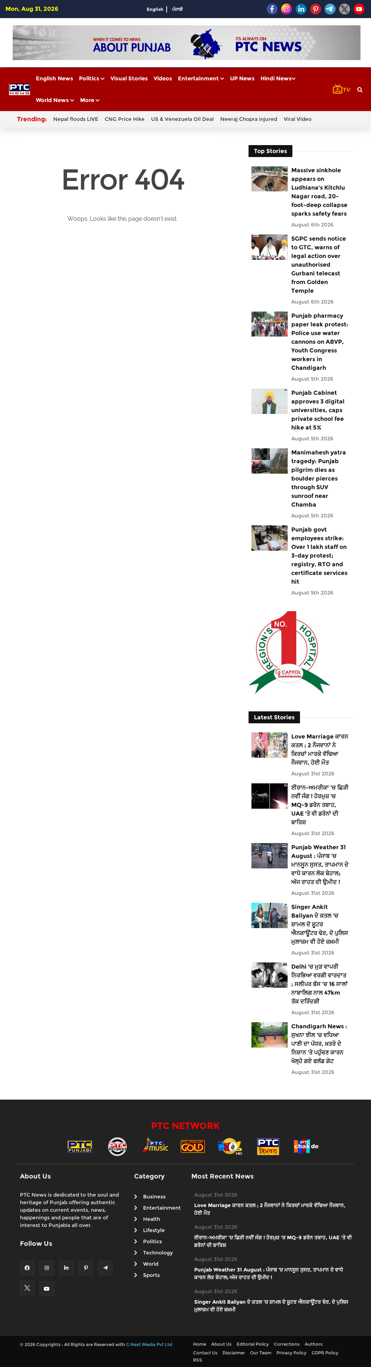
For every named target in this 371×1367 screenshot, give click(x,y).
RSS (197, 1360)
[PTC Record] (117, 1146)
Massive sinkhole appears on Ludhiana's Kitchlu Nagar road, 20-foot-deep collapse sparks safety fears (319, 192)
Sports (151, 1275)
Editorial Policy (253, 1344)
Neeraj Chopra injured (248, 119)
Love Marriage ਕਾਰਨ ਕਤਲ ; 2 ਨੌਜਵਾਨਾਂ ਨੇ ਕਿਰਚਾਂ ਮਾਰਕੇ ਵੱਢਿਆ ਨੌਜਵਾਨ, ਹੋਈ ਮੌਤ (319, 749)
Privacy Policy (291, 1352)
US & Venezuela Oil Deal (182, 119)
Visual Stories (129, 78)
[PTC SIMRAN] (268, 1146)
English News (54, 78)
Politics (90, 78)
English (155, 9)
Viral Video (298, 119)
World (150, 1264)
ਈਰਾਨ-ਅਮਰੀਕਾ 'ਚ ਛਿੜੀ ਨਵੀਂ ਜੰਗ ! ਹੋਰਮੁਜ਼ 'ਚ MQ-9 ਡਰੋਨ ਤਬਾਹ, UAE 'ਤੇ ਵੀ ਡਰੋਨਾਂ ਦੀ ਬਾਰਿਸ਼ (320, 805)
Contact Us (205, 1352)
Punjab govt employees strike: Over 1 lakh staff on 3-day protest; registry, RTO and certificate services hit (319, 555)
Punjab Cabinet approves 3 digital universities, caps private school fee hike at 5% (318, 410)
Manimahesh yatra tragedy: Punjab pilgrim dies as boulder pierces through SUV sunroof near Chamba (318, 478)
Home (199, 1344)
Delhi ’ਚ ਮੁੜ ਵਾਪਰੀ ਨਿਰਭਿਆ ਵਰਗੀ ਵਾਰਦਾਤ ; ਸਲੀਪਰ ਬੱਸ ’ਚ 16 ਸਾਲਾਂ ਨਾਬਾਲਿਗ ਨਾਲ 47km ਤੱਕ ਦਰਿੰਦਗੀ (319, 984)
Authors (313, 1344)
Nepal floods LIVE (75, 119)
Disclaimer (233, 1352)
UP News (242, 78)
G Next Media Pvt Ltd (149, 1344)
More (88, 100)
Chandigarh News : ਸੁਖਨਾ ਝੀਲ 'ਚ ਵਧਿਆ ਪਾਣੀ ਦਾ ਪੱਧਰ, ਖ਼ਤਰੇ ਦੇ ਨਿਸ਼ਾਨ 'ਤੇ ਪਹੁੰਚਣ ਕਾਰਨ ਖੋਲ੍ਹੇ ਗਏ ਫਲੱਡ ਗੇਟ (319, 1044)
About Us (221, 1344)
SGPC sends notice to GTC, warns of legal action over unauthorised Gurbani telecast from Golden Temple (318, 264)
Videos (163, 78)
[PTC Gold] (192, 1146)
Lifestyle (154, 1230)
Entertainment (199, 78)
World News (53, 100)
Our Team (260, 1352)
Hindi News (276, 78)
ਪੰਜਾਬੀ (177, 9)
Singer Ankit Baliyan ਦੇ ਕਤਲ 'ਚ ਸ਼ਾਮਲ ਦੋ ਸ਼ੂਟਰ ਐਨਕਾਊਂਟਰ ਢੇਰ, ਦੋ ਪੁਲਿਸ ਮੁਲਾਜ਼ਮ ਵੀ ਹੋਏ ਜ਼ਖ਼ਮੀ (319, 924)
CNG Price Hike (125, 119)
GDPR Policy (325, 1352)
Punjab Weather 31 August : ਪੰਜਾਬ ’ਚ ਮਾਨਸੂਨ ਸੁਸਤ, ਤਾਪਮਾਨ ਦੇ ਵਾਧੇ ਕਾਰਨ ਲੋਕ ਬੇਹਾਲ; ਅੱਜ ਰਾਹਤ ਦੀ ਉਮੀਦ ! (320, 864)
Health (151, 1219)
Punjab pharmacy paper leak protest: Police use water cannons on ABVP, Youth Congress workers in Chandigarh (319, 341)
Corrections (287, 1344)
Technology (158, 1252)
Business (154, 1196)
